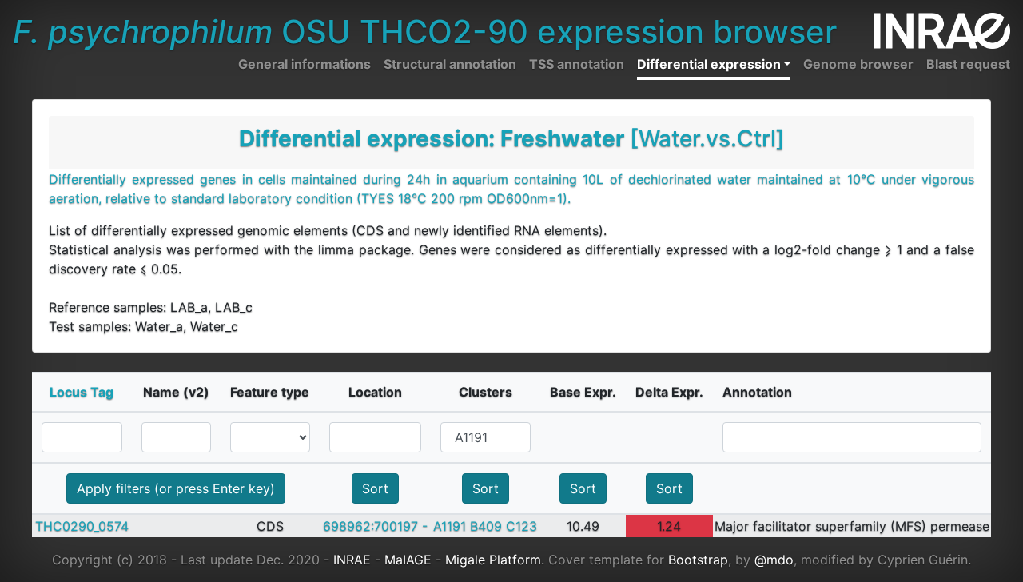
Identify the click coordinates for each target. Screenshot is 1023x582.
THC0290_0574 (82, 526)
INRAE (352, 560)
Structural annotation (450, 64)
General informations (304, 64)
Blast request (968, 64)
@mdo (774, 560)
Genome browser (858, 64)
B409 (486, 526)
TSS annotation (576, 64)
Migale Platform (493, 560)
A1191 (449, 526)
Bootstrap (698, 560)
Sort (375, 488)
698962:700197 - (375, 526)
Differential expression (709, 64)
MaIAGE (408, 560)
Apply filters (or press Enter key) (176, 488)
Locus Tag (81, 392)
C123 (521, 526)
